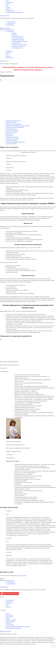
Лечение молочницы (11, 132)
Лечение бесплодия (11, 122)
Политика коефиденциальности (14, 12)
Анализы (8, 56)
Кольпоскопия (10, 133)
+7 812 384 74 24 (10, 21)
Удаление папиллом (11, 143)
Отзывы (8, 7)
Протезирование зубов (18, 38)
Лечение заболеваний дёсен (19, 41)
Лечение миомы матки (12, 137)
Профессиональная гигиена (19, 44)
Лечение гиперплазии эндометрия (15, 142)
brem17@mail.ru (10, 25)
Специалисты (9, 2)
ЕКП (7, 5)
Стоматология (10, 31)
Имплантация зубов (17, 36)
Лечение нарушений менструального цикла (18, 125)
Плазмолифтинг (16, 43)
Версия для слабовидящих (10, 593)
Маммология (9, 135)
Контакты (8, 9)
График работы (10, 621)
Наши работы (9, 57)
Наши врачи (9, 615)
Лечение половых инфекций (13, 124)
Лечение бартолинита (12, 140)
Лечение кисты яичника (12, 138)
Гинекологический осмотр (13, 120)
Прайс (7, 618)
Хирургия (14, 34)
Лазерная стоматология (18, 46)
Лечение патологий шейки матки (15, 127)
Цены (7, 4)
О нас (7, 1)
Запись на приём (4, 15)
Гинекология (9, 51)
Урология (8, 52)
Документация (10, 10)
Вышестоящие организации (13, 628)
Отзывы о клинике (11, 620)
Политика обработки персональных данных (18, 626)
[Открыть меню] (8, 61)
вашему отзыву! (22, 575)
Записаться (3, 61)
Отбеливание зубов (17, 47)
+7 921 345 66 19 (10, 23)
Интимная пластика (11, 129)
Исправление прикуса (18, 39)
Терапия (14, 33)
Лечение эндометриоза (12, 130)
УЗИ (7, 54)
